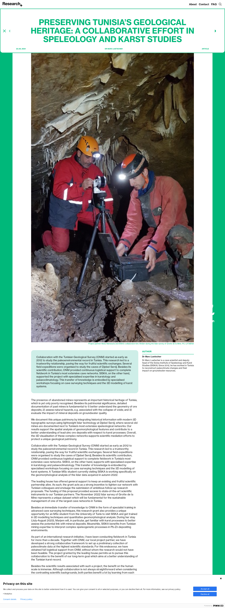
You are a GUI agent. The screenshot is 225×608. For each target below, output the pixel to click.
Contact (204, 4)
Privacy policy (26, 599)
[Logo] (12, 4)
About (193, 4)
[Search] (220, 4)
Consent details (9, 599)
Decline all (205, 594)
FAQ (214, 4)
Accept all (205, 589)
